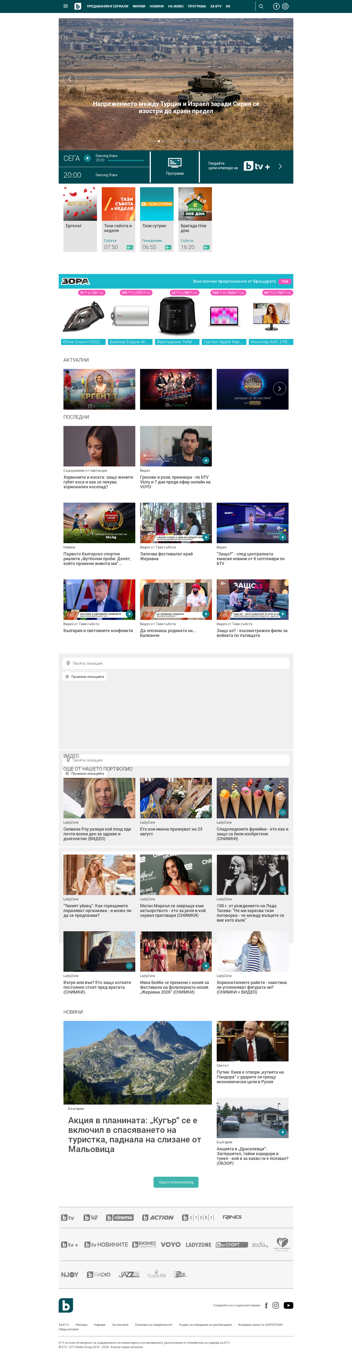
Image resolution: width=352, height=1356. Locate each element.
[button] (150, 141)
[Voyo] (173, 1244)
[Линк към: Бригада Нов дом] (195, 219)
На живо (176, 6)
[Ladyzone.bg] (201, 1244)
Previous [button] (69, 79)
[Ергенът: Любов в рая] (99, 388)
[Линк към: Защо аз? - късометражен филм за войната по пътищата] (253, 615)
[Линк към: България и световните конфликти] (99, 615)
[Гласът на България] (176, 388)
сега (71, 158)
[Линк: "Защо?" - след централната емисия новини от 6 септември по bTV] (176, 84)
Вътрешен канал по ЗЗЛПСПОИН (260, 1325)
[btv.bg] (72, 1217)
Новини (157, 6)
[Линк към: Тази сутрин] (157, 219)
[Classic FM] (161, 1274)
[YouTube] (286, 1305)
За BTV (64, 1325)
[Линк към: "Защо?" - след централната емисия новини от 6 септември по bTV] (253, 539)
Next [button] (282, 79)
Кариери (99, 1325)
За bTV (215, 6)
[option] (99, 388)
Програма (197, 6)
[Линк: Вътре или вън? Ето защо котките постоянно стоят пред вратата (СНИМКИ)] (99, 967)
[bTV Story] (202, 1217)
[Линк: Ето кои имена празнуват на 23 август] (176, 814)
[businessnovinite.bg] (146, 1244)
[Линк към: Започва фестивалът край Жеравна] (176, 539)
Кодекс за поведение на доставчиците (205, 1325)
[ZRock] (185, 1274)
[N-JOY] (74, 1274)
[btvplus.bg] (72, 1244)
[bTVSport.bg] (234, 1245)
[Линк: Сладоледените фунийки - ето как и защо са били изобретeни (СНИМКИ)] (253, 814)
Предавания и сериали (107, 6)
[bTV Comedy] (95, 1217)
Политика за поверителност (153, 1325)
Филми (139, 6)
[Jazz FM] (133, 1274)
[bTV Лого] (66, 1305)
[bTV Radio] (103, 1274)
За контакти (120, 1325)
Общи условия (69, 1329)
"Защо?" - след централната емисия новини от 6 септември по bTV (176, 107)
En (228, 6)
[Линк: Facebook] (264, 1305)
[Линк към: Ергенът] (80, 219)
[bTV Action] (162, 1217)
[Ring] (236, 1217)
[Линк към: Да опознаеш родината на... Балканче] (176, 615)
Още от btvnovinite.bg (176, 1182)
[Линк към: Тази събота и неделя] (118, 219)
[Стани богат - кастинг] (253, 388)
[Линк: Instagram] (273, 1305)
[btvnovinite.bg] (108, 1244)
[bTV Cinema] (124, 1217)
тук (285, 281)
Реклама (81, 1325)
